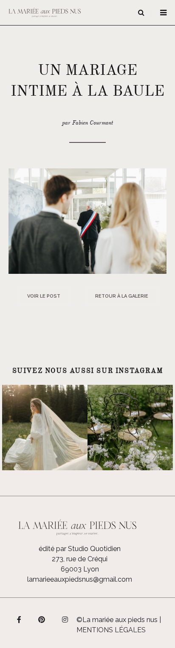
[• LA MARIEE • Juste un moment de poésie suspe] (45, 427)
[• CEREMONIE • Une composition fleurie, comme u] (130, 427)
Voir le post (43, 296)
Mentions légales (111, 630)
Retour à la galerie (121, 296)
